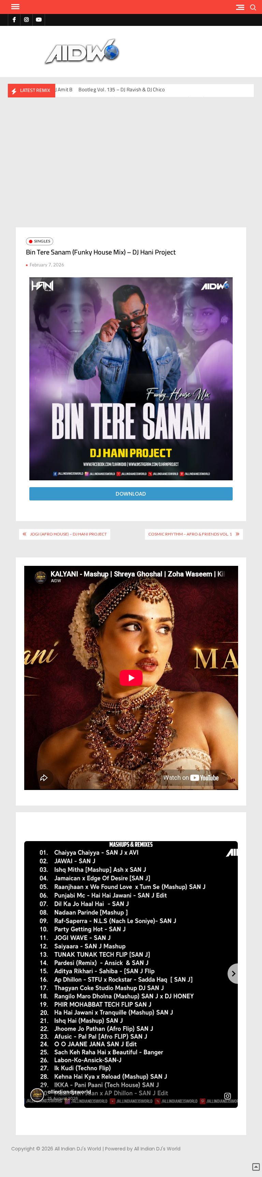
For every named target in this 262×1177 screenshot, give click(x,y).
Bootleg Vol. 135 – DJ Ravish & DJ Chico (121, 89)
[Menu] (14, 7)
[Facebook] (14, 19)
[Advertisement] (131, 165)
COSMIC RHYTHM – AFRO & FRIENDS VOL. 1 (190, 534)
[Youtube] (39, 19)
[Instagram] (26, 19)
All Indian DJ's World (177, 47)
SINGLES (42, 241)
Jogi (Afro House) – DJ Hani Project (68, 534)
